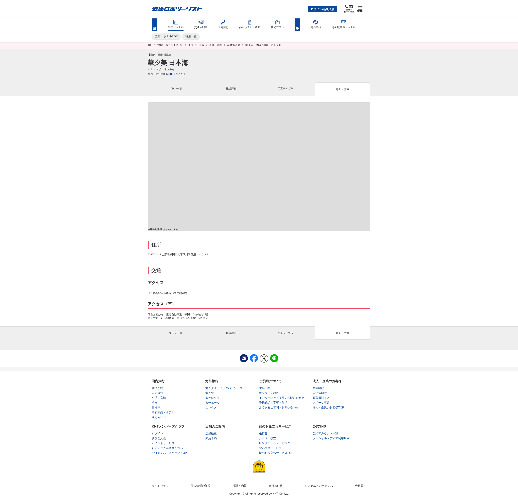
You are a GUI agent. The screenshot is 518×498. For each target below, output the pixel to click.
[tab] (175, 89)
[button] (322, 9)
